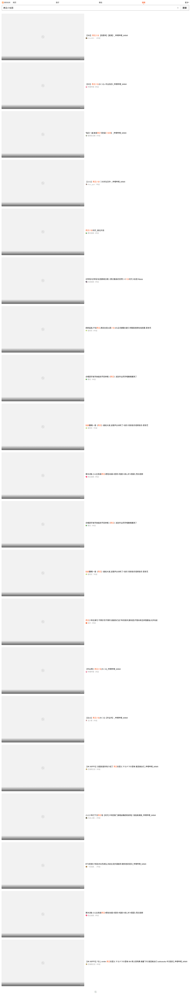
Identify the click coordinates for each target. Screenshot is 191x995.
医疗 (57, 2)
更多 (186, 2)
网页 (14, 2)
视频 (143, 2)
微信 (100, 2)
